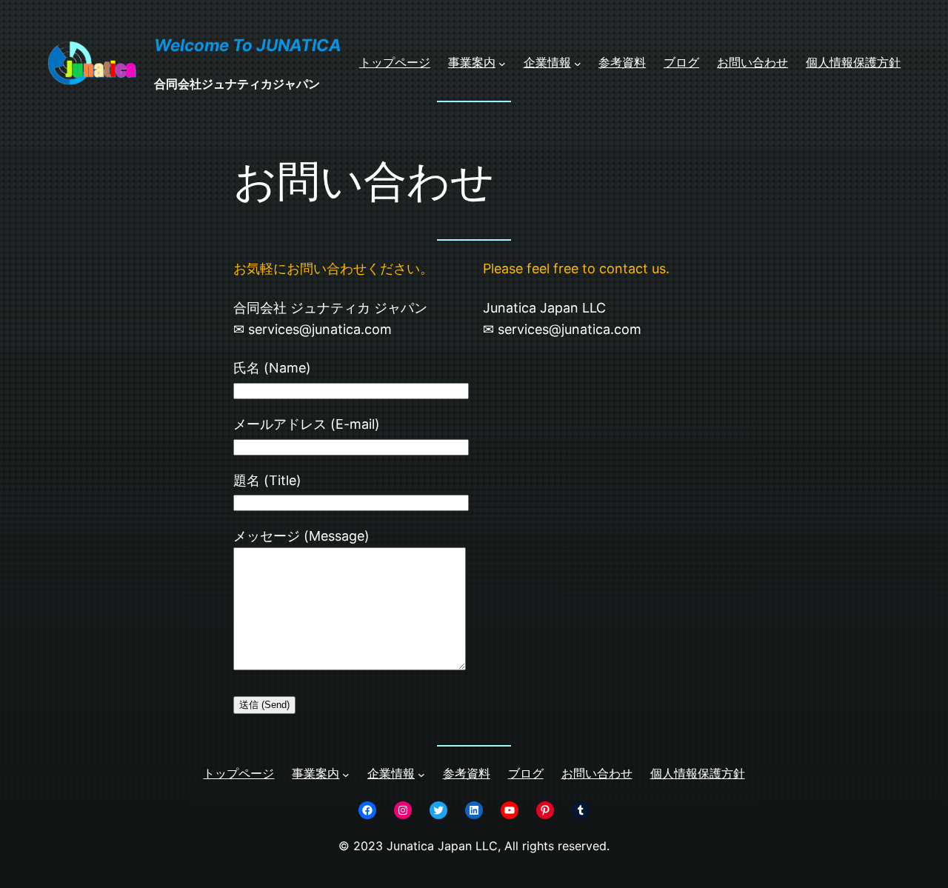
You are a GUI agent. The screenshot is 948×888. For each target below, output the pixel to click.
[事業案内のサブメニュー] (502, 63)
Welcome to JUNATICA (247, 45)
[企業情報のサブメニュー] (577, 63)
